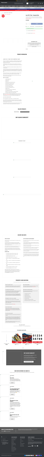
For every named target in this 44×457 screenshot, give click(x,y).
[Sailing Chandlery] (4, 2)
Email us (31, 3)
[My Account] (40, 3)
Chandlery (9, 6)
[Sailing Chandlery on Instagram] (32, 445)
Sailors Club (27, 10)
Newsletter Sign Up (13, 443)
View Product (12, 382)
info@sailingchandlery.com (5, 440)
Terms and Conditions (13, 449)
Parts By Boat (40, 6)
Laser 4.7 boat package (7, 94)
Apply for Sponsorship (13, 448)
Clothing (3, 6)
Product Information (22, 443)
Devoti (17, 6)
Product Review (21, 444)
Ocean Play (26, 6)
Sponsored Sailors (13, 447)
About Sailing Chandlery (14, 438)
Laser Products (21, 6)
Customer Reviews (13, 439)
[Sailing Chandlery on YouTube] (37, 445)
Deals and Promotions (22, 438)
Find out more (34, 286)
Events (21, 439)
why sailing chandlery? (29, 353)
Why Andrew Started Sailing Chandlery (29, 361)
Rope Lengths (35, 6)
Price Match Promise (13, 444)
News (20, 442)
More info (34, 30)
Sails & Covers (30, 6)
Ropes (6, 6)
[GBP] (38, 3)
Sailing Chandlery (5, 455)
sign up (10, 309)
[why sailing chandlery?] (12, 357)
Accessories (13, 6)
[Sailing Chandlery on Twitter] (35, 445)
